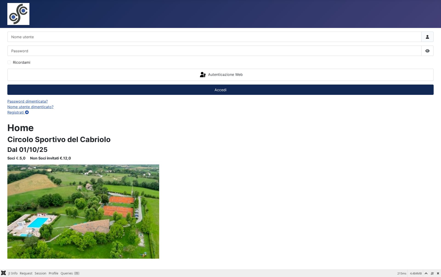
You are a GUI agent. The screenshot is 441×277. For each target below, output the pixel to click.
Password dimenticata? (27, 101)
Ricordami (21, 62)
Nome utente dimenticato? (30, 106)
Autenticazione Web (225, 74)
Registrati (16, 112)
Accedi (220, 90)
